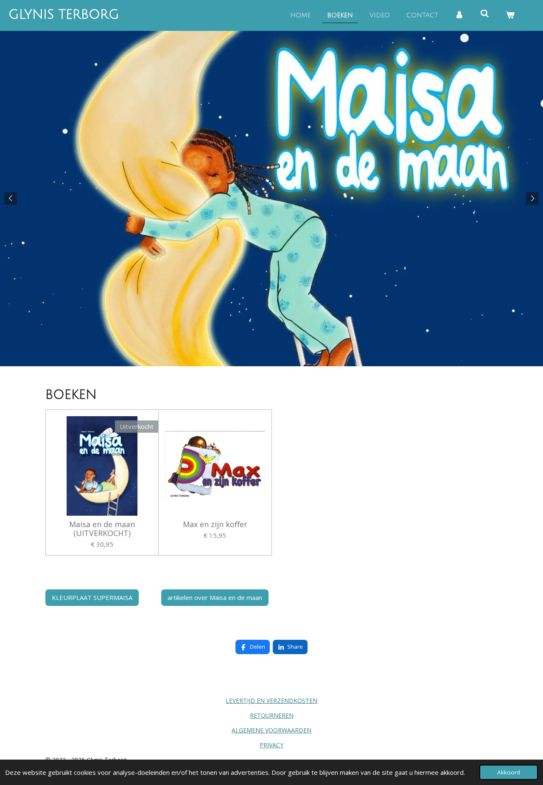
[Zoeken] (484, 13)
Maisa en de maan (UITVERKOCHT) (102, 529)
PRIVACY (271, 745)
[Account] (459, 15)
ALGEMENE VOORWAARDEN (271, 730)
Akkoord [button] (508, 772)
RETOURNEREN (272, 715)
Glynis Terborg (63, 15)
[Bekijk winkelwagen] (510, 15)
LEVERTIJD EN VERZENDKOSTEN (271, 701)
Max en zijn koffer (215, 524)
